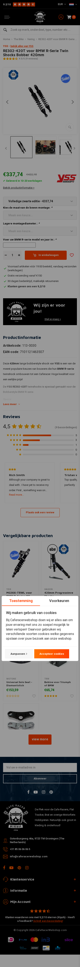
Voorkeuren (59, 601)
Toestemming (21, 601)
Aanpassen (17, 653)
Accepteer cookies (51, 653)
